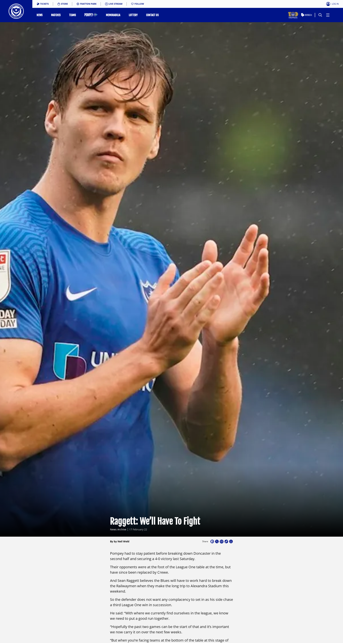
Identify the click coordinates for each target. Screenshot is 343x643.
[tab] (42, 4)
